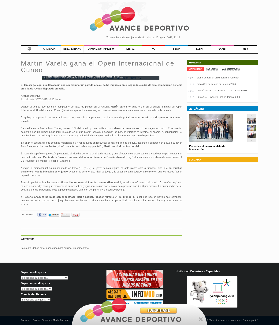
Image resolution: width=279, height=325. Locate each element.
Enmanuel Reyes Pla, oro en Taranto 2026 (218, 97)
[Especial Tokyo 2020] (134, 287)
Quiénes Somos (41, 320)
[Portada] (29, 48)
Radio (176, 49)
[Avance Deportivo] (139, 20)
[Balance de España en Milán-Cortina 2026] (251, 130)
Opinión (131, 49)
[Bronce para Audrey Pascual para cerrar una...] (251, 136)
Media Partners (61, 320)
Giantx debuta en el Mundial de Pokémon (218, 77)
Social (222, 49)
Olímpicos (49, 49)
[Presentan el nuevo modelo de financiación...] (251, 123)
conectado (52, 248)
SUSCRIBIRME (158, 310)
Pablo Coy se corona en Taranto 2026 (216, 84)
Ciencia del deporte (101, 49)
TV (153, 49)
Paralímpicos (72, 49)
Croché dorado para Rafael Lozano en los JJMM (222, 90)
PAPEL (199, 49)
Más (245, 49)
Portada (25, 320)
